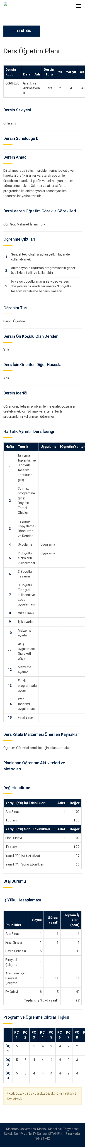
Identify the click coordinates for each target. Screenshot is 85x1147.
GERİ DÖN (23, 31)
